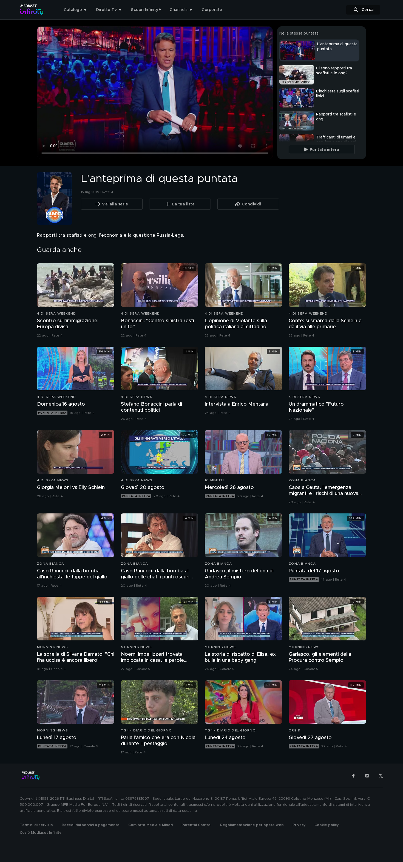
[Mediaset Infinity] (32, 9)
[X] (380, 775)
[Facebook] (353, 775)
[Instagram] (367, 775)
